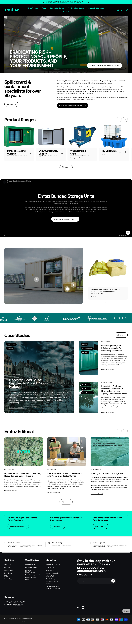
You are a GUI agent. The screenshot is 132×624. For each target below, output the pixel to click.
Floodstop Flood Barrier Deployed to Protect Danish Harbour (28, 383)
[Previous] (44, 2)
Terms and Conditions (53, 564)
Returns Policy (50, 576)
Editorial (7, 567)
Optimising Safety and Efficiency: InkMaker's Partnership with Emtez (111, 348)
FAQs (6, 576)
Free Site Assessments (32, 575)
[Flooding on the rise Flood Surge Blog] (110, 451)
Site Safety (85, 352)
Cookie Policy (50, 579)
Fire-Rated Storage (87, 348)
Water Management (87, 392)
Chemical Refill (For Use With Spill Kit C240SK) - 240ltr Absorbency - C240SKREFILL (105, 292)
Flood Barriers (86, 385)
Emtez (52, 440)
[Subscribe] (113, 581)
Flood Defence (11, 344)
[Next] (88, 2)
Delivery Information (52, 573)
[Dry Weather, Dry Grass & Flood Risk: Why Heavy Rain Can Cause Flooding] (23, 451)
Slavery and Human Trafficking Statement (53, 587)
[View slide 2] (108, 303)
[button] (128, 232)
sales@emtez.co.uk (13, 546)
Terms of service (14, 620)
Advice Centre (30, 564)
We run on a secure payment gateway (22, 618)
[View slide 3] (110, 303)
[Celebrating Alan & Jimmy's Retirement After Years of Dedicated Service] (66, 451)
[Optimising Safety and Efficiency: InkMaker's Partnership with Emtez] (88, 358)
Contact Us (8, 579)
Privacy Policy (50, 567)
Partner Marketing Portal (31, 578)
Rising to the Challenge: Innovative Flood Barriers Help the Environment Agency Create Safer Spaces (114, 390)
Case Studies (8, 570)
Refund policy (7, 620)
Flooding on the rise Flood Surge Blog (107, 473)
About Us (7, 564)
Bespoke (84, 344)
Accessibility (50, 570)
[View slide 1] (106, 303)
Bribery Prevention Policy (52, 582)
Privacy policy (22, 620)
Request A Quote (31, 567)
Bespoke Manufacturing (30, 571)
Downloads (8, 573)
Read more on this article (16, 407)
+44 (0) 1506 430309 (25, 546)
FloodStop (10, 348)
